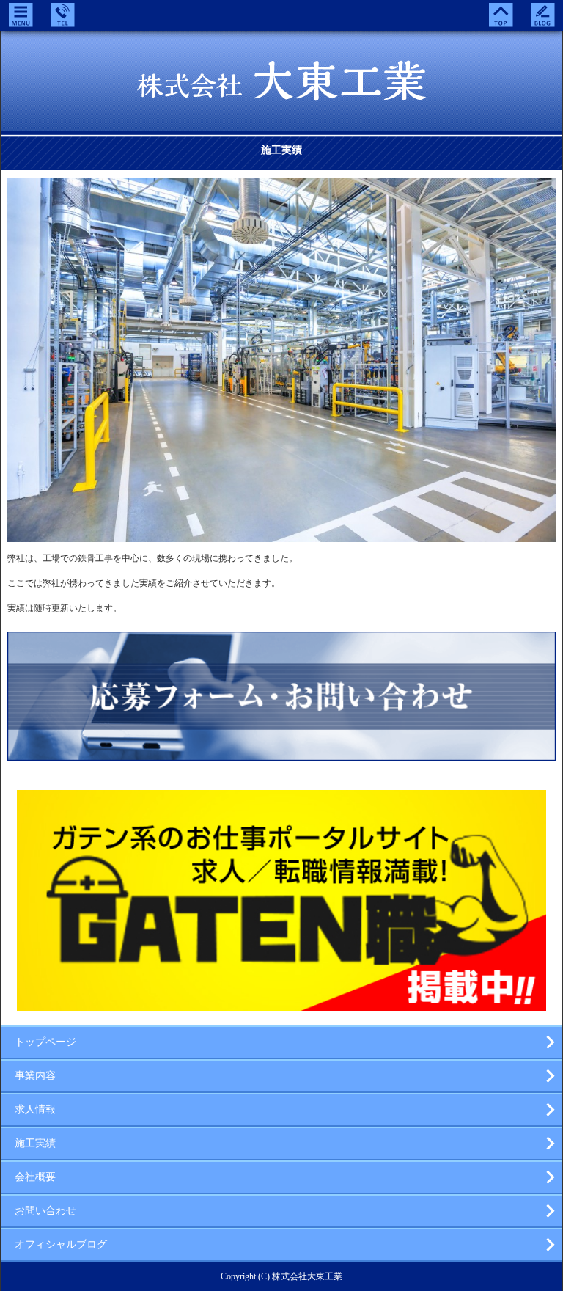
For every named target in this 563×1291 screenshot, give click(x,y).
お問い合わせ (45, 1210)
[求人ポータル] (281, 1005)
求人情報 (35, 1109)
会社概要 (35, 1176)
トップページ (45, 1041)
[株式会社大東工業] (281, 90)
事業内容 (35, 1075)
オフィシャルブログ (61, 1244)
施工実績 (35, 1143)
